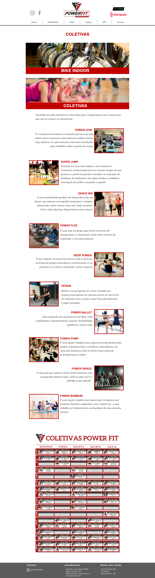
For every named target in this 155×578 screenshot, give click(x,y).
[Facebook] (39, 13)
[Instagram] (32, 13)
